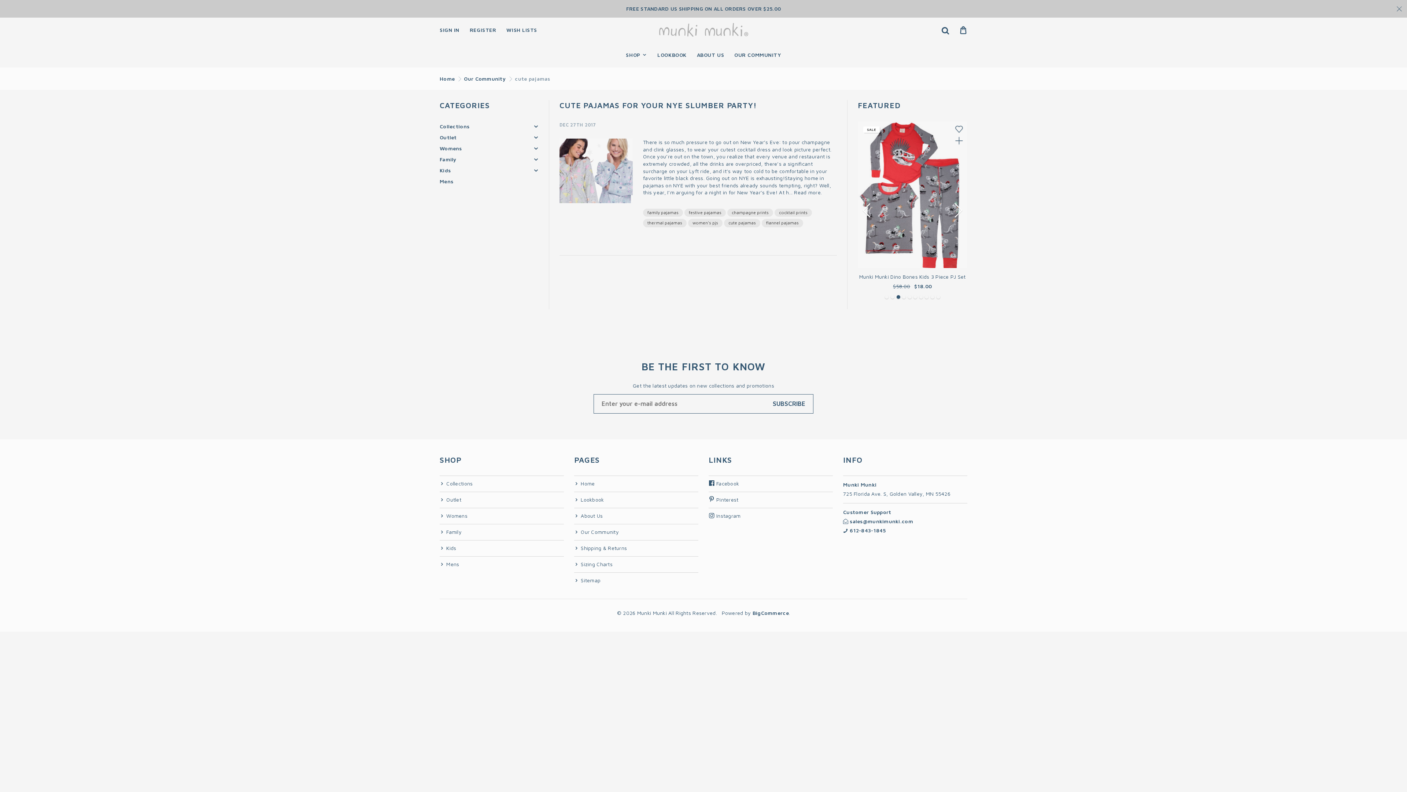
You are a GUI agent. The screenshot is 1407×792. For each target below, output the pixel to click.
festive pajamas (705, 212)
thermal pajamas (664, 222)
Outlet (448, 137)
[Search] (945, 30)
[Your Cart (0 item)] (963, 30)
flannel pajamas (782, 222)
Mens (446, 181)
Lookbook (591, 499)
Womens (451, 148)
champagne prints (750, 212)
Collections (454, 126)
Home (447, 79)
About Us (591, 516)
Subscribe (789, 403)
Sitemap (590, 580)
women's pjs (705, 222)
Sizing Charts (596, 564)
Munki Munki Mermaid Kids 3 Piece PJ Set (913, 277)
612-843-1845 (867, 530)
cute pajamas (742, 222)
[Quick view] (959, 140)
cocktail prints (793, 212)
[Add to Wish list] (959, 129)
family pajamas (663, 212)
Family (448, 159)
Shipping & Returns (603, 548)
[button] (887, 297)
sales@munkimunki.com (880, 521)
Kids (445, 170)
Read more (807, 192)
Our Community (485, 79)
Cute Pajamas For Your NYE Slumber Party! (658, 105)
